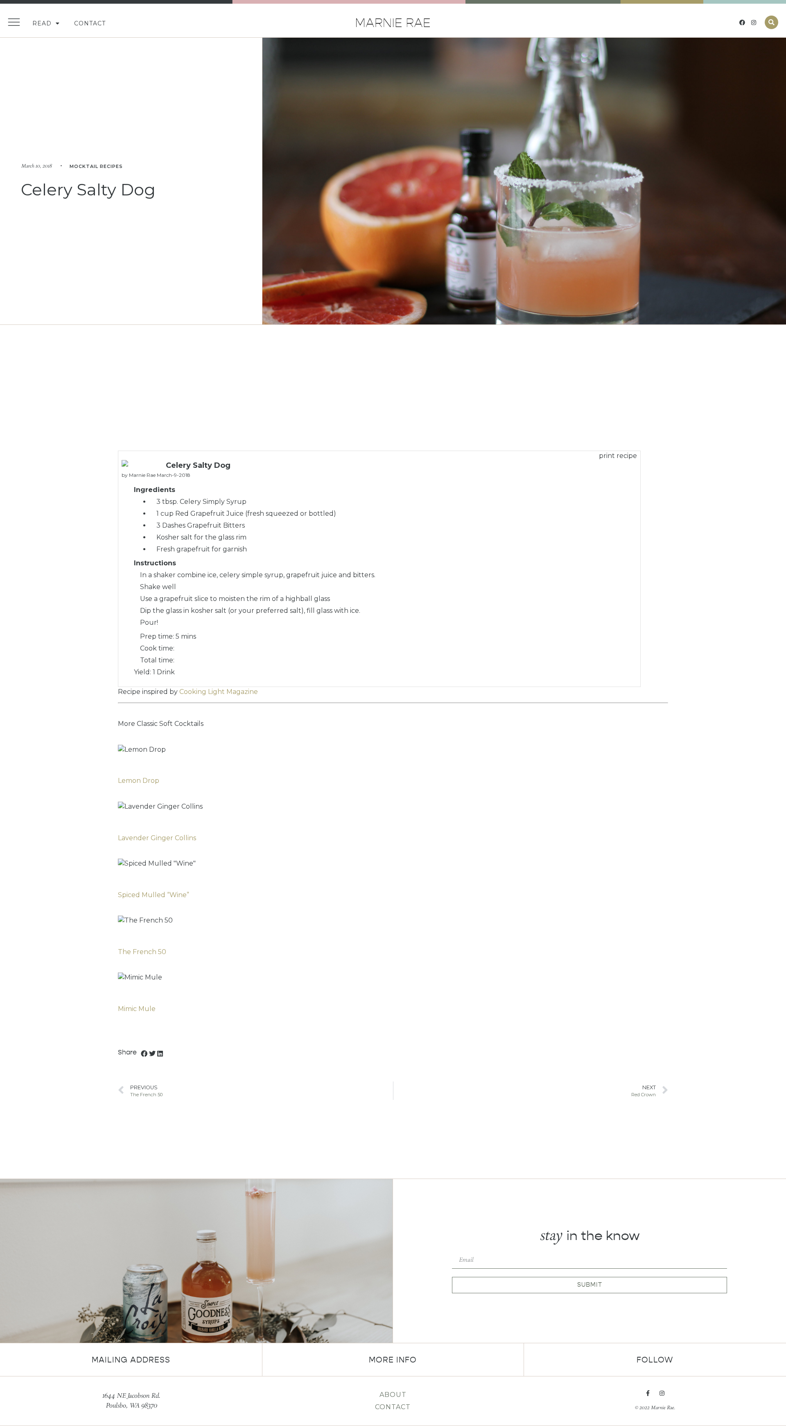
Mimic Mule (137, 1009)
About (393, 1395)
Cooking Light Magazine (218, 692)
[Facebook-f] (648, 1393)
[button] (771, 22)
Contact (90, 23)
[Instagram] (754, 22)
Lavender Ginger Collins (157, 838)
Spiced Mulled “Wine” (153, 895)
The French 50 (142, 952)
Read (42, 23)
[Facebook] (742, 22)
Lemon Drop (138, 780)
